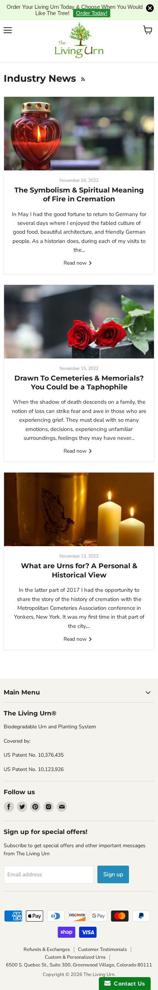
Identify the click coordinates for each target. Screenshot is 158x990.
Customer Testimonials (102, 949)
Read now (76, 262)
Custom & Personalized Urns (75, 957)
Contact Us (128, 983)
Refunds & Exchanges (47, 949)
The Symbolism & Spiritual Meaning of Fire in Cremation (79, 194)
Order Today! (91, 13)
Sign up (113, 874)
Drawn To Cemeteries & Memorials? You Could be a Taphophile (79, 382)
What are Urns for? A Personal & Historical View (79, 570)
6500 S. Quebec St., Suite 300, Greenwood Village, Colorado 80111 (79, 965)
